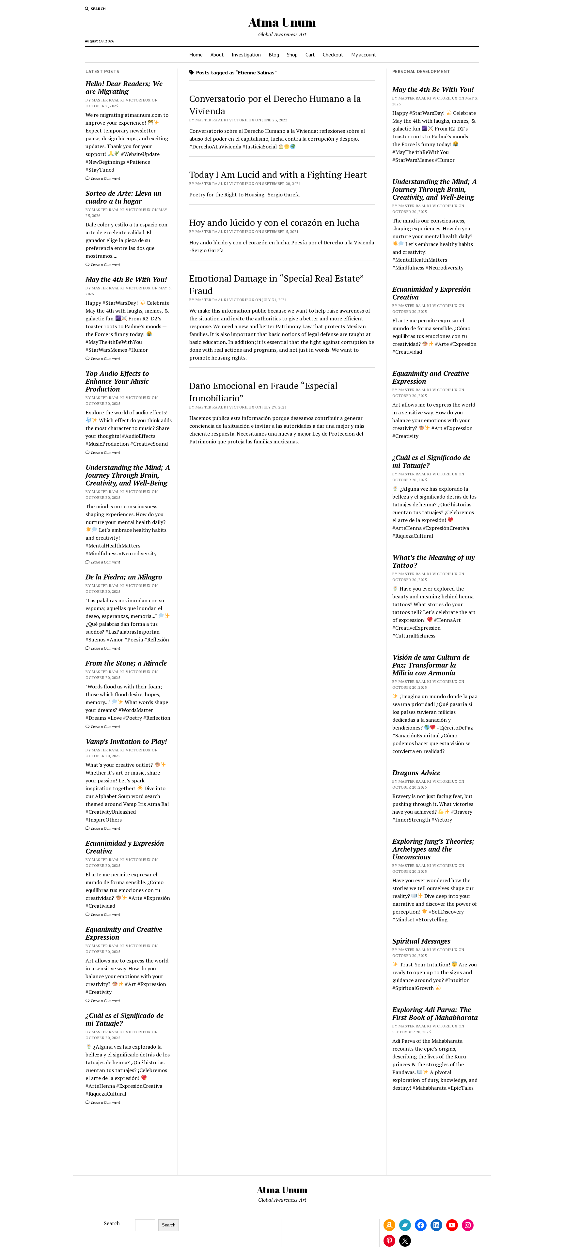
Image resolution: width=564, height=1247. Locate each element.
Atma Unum (282, 22)
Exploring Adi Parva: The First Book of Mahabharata (435, 1013)
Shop (292, 54)
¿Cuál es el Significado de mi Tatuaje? (125, 1019)
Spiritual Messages (421, 941)
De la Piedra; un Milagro (124, 577)
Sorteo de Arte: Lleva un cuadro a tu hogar (123, 197)
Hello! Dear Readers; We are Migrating (124, 87)
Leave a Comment (105, 178)
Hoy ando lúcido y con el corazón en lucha (274, 222)
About (217, 54)
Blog (274, 54)
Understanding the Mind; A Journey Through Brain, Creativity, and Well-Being (128, 475)
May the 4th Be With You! (126, 279)
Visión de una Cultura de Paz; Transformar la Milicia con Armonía (431, 665)
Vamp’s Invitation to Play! (126, 741)
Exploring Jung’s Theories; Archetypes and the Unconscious (433, 849)
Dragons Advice (416, 773)
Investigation (246, 54)
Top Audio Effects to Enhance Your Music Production (117, 381)
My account (363, 54)
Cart (310, 54)
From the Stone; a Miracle (126, 663)
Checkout (333, 54)
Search (112, 1223)
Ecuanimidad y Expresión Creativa (125, 847)
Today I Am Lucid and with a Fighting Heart (278, 174)
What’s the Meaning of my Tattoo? (433, 561)
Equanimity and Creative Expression (124, 933)
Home (196, 54)
